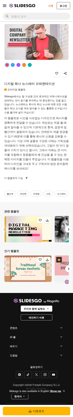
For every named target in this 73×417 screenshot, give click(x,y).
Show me (55, 391)
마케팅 (36, 193)
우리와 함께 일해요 (34, 308)
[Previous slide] (4, 229)
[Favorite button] (56, 73)
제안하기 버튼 (36, 317)
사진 (48, 193)
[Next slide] (68, 229)
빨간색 (10, 193)
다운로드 (38, 411)
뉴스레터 (61, 193)
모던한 (23, 193)
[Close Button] (64, 391)
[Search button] (7, 16)
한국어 (18, 396)
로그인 (63, 5)
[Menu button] (4, 5)
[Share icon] (65, 73)
